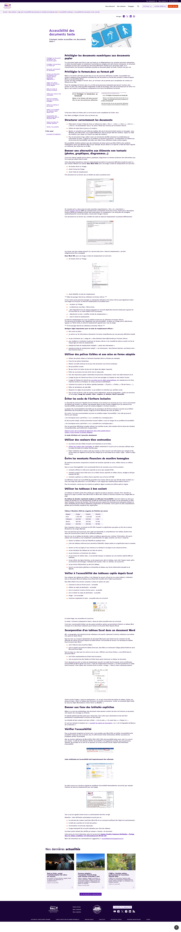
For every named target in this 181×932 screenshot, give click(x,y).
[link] (97, 909)
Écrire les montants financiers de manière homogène (53, 100)
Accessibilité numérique (66, 12)
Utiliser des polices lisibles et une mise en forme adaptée (53, 84)
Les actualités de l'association (90, 894)
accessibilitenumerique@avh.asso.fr (112, 838)
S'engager (131, 6)
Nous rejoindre (77, 912)
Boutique (146, 6)
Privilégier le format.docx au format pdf (54, 65)
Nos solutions (121, 6)
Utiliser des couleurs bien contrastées (54, 94)
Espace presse (77, 907)
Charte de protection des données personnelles (67, 919)
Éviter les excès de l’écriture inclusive (52, 89)
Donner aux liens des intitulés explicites (52, 122)
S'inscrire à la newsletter (122, 907)
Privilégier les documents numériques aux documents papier (54, 59)
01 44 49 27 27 (173, 1)
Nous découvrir (110, 6)
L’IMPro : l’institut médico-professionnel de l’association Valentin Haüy (119, 875)
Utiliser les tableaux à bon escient (53, 105)
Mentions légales (89, 919)
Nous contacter (162, 1)
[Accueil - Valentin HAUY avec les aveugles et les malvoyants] (53, 909)
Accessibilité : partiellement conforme (40, 919)
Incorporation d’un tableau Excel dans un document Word (53, 117)
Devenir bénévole (160, 6)
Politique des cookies (116, 919)
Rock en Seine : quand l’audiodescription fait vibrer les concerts (57, 875)
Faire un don (173, 6)
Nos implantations (150, 1)
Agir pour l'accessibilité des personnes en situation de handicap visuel (38, 12)
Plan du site (102, 919)
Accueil (5, 12)
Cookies (148, 919)
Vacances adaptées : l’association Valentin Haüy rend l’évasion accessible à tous (89, 875)
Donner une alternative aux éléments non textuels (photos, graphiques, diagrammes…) (53, 76)
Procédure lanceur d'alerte (134, 919)
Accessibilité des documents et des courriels (87, 12)
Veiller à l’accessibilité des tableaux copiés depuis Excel (53, 111)
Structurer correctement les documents (53, 69)
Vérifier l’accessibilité (53, 127)
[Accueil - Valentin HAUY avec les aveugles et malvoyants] (7, 6)
